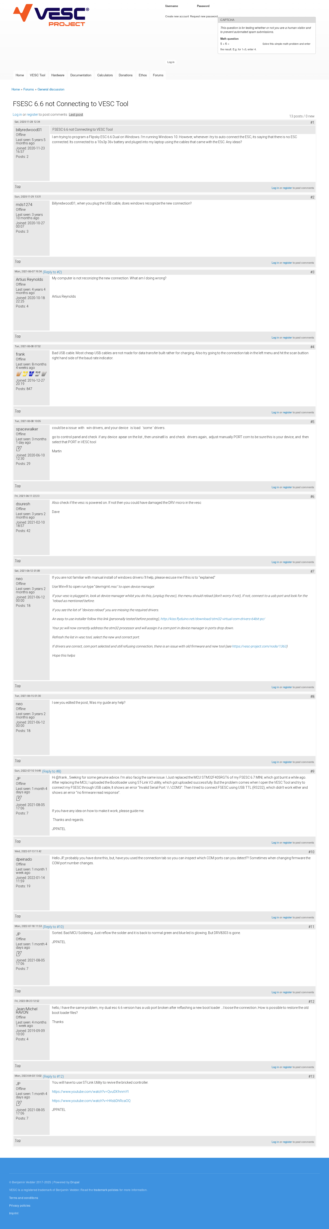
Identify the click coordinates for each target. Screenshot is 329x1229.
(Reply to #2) (52, 272)
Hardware (57, 75)
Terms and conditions (23, 1198)
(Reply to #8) (51, 771)
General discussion (51, 89)
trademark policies (106, 1190)
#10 (311, 852)
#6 (312, 497)
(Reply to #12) (53, 1076)
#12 (311, 1002)
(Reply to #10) (53, 927)
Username (172, 6)
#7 (312, 571)
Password (204, 6)
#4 (312, 347)
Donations (126, 75)
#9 (312, 771)
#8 (312, 696)
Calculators (105, 75)
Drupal (74, 1182)
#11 (311, 927)
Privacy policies (19, 1205)
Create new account (177, 16)
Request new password (204, 16)
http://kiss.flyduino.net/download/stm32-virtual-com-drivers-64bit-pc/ (212, 619)
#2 (312, 197)
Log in (17, 114)
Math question (230, 38)
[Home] (52, 15)
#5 (312, 422)
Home (20, 75)
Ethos (143, 75)
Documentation (80, 75)
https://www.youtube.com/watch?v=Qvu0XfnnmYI (90, 1092)
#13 (311, 1076)
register (32, 114)
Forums (158, 75)
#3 (312, 272)
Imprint (13, 1213)
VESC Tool (37, 75)
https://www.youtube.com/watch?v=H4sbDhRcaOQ (91, 1101)
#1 (312, 122)
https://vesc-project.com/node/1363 (259, 646)
